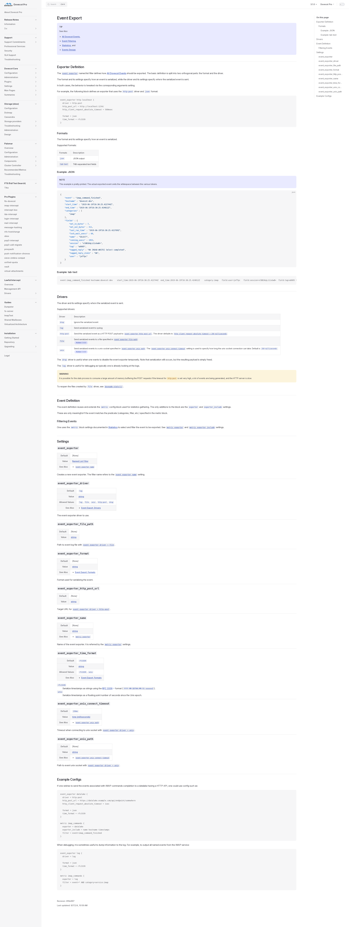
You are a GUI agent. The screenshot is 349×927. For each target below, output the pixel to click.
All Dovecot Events (71, 36)
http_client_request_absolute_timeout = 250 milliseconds (200, 334)
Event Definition (323, 43)
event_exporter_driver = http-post (91, 609)
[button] (20, 20)
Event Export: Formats (85, 572)
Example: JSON (328, 30)
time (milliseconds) (81, 717)
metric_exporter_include (202, 427)
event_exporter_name (328, 78)
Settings (320, 52)
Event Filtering (69, 41)
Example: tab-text (328, 35)
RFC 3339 (107, 688)
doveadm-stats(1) (113, 387)
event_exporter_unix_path (330, 91)
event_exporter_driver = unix (118, 730)
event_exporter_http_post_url (330, 74)
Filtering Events (325, 48)
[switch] (342, 4)
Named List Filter (80, 461)
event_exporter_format (329, 70)
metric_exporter (175, 427)
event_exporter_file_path (330, 65)
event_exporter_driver (329, 61)
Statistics (66, 45)
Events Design (69, 50)
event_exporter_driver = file (98, 545)
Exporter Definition (324, 22)
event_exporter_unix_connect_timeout (330, 87)
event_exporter (326, 57)
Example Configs (324, 96)
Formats (322, 26)
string (81, 496)
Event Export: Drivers (91, 508)
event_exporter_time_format (330, 83)
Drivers (319, 39)
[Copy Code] (292, 100)
